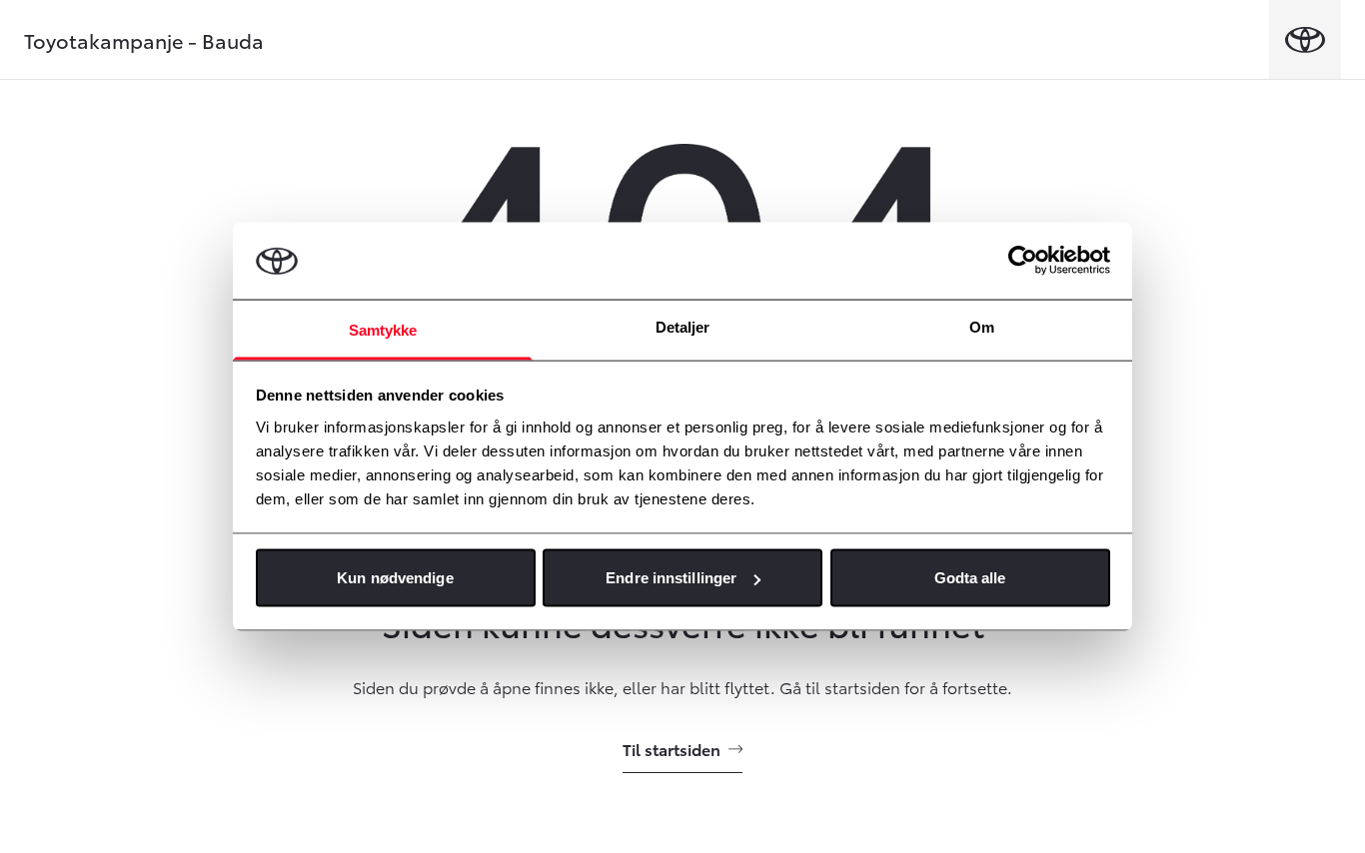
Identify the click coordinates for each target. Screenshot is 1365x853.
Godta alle (970, 577)
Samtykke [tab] (383, 329)
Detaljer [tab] (683, 326)
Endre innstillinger (671, 577)
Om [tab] (981, 326)
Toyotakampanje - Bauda (144, 40)
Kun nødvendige (395, 577)
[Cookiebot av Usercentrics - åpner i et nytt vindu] (1022, 261)
